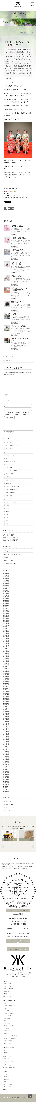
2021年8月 (6, 673)
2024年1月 (6, 625)
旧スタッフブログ (8, 988)
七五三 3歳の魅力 (18, 238)
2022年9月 (6, 651)
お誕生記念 (19, 52)
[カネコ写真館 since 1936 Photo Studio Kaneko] (18, 4)
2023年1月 (6, 645)
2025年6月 (6, 597)
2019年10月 (6, 709)
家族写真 (8, 477)
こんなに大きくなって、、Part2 (18, 263)
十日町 (14, 66)
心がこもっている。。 (12, 356)
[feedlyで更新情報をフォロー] (9, 209)
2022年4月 (6, 660)
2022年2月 (6, 663)
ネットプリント (8, 996)
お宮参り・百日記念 (11, 461)
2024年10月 (6, 610)
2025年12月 (6, 587)
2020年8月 (6, 693)
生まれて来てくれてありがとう (12, 554)
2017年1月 (6, 764)
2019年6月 (6, 716)
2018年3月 (6, 741)
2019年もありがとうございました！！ (17, 197)
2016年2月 (6, 783)
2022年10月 (6, 650)
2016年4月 (6, 779)
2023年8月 (6, 633)
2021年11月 (6, 668)
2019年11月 (6, 708)
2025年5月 (6, 598)
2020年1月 (6, 704)
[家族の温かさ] (7, 304)
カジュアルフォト (19, 54)
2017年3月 (6, 761)
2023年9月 (6, 631)
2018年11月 (6, 728)
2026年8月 (6, 573)
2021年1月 (6, 685)
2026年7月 (6, 575)
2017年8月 (6, 753)
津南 (19, 68)
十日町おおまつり (8, 551)
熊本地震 (6, 557)
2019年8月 (6, 713)
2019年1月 (6, 724)
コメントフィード (10, 807)
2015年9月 (6, 791)
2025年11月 (6, 588)
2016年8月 (6, 772)
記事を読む (14, 234)
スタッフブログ (8, 986)
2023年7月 (6, 635)
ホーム (6, 981)
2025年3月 (6, 601)
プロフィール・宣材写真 (12, 486)
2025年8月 (6, 593)
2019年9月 (6, 711)
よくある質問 (7, 1086)
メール (6, 400)
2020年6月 (6, 696)
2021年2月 (6, 683)
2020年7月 (6, 694)
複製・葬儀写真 (10, 492)
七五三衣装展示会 (18, 250)
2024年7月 (6, 615)
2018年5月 (6, 738)
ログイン (8, 801)
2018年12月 (6, 726)
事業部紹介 (7, 1079)
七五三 (24, 61)
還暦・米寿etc (10, 495)
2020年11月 (6, 688)
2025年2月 (6, 603)
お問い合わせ (7, 1065)
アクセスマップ (24, 910)
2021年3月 (6, 681)
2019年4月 (6, 719)
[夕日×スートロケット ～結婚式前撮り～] (7, 290)
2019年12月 (6, 706)
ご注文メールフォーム (10, 1061)
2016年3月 (6, 781)
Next (32, 846)
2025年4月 (6, 600)
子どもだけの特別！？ (19, 326)
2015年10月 (6, 789)
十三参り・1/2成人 (9, 1025)
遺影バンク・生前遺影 (12, 489)
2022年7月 (6, 655)
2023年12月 (6, 626)
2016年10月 (6, 769)
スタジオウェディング (17, 56)
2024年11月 (6, 608)
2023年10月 (6, 630)
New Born (28, 28)
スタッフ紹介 (7, 983)
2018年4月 (6, 739)
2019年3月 (6, 721)
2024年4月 (6, 620)
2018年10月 (6, 729)
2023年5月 (6, 638)
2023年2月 (6, 643)
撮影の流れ (7, 991)
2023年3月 (6, 641)
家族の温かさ (16, 302)
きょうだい (6, 534)
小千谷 (9, 68)
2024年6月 (6, 616)
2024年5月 (6, 618)
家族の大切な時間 (8, 560)
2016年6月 (6, 776)
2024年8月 (6, 613)
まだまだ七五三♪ (17, 226)
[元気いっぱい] (7, 278)
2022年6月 (6, 656)
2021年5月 (6, 678)
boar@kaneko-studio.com (19, 936)
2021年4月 (6, 680)
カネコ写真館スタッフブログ (17, 28)
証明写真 (14, 71)
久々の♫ (7, 193)
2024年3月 (6, 621)
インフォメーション (11, 502)
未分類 (14, 68)
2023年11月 (6, 628)
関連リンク (7, 1089)
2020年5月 (6, 698)
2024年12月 (6, 606)
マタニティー (16, 61)
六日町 (21, 63)
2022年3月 (6, 661)
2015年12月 (6, 786)
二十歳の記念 (9, 474)
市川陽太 (6, 1052)
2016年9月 (6, 771)
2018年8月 (6, 733)
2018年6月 (6, 736)
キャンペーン (9, 499)
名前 (6, 394)
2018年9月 (6, 731)
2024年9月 (6, 611)
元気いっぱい (16, 276)
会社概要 (6, 1076)
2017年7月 (6, 754)
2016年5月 (6, 778)
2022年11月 (6, 648)
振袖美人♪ (8, 360)
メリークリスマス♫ (11, 195)
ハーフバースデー (10, 455)
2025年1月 (6, 605)
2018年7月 (6, 734)
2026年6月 (6, 577)
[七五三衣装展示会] (7, 252)
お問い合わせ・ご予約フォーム (18, 949)
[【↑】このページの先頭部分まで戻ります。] (30, 1096)
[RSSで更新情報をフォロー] (12, 209)
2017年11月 (6, 748)
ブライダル (16, 59)
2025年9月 (6, 592)
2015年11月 (6, 787)
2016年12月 (6, 766)
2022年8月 (6, 653)
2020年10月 (6, 689)
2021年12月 (6, 666)
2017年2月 (6, 763)
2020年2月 (6, 703)
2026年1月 (6, 585)
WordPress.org (10, 811)
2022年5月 (6, 658)
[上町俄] (7, 316)
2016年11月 (6, 768)
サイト (6, 406)
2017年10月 (6, 749)
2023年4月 (6, 640)
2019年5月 (6, 718)
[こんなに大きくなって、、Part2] (7, 264)
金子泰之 (6, 1050)
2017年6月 (6, 756)
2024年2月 (6, 623)
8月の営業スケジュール (10, 563)
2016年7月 (6, 774)
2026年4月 (6, 580)
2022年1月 (6, 665)
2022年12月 (6, 646)
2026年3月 (6, 582)
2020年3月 (6, 701)
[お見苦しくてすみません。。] (7, 340)
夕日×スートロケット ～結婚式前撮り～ (20, 289)
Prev (3, 846)
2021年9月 (6, 671)
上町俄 (13, 314)
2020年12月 (6, 686)
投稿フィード (9, 804)
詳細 (11, 910)
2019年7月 (6, 714)
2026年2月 (6, 583)
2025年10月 (6, 590)
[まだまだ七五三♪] (7, 227)
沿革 (5, 1081)
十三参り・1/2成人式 (11, 470)
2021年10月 (6, 670)
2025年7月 (6, 595)
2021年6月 (6, 676)
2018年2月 (6, 743)
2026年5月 (6, 578)
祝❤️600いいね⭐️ (10, 191)
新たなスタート (7, 537)
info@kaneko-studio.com (19, 906)
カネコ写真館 (6, 28)
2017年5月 (6, 758)
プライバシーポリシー (10, 1067)
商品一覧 (6, 1058)
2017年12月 (6, 746)
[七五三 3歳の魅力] (7, 240)
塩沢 (24, 66)
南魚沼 (20, 66)
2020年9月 (6, 691)
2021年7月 (6, 675)
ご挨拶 (6, 1074)
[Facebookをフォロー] (5, 209)
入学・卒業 (14, 63)
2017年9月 (6, 751)
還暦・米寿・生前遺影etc (16, 73)
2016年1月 (6, 784)
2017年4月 (6, 759)
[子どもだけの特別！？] (7, 328)
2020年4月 (6, 699)
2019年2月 (6, 723)
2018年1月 (6, 744)
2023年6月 (6, 636)
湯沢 (23, 68)
